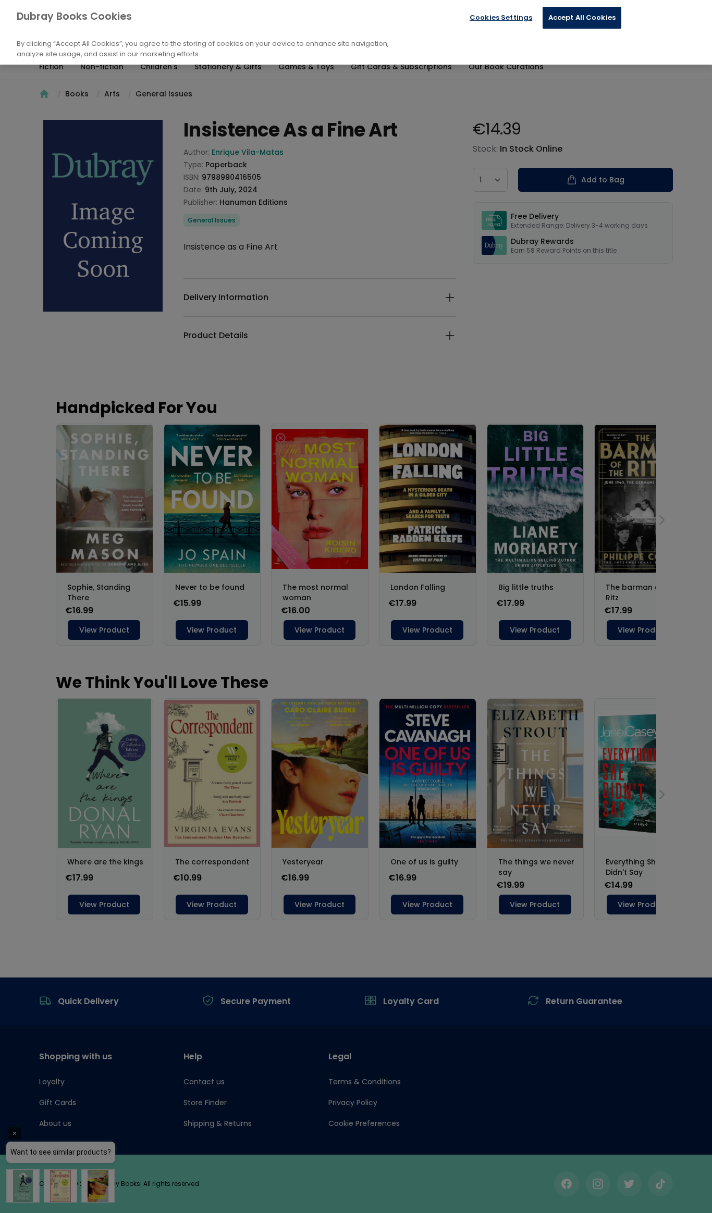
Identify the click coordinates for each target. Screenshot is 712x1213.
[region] (356, 32)
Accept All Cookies (582, 17)
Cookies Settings (501, 17)
